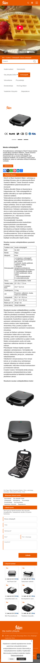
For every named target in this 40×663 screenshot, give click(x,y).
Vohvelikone (16, 500)
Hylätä (11, 659)
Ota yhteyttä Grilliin (18, 498)
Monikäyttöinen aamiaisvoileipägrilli (28, 598)
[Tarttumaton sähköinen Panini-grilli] (28, 573)
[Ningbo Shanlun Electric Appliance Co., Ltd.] (5, 3)
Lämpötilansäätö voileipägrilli (12, 598)
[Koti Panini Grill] (11, 573)
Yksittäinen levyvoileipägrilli (28, 616)
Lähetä (27, 555)
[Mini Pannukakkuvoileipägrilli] (11, 607)
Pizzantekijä (25, 500)
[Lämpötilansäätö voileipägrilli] (11, 590)
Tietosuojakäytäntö (17, 655)
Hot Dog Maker (18, 502)
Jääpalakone (22, 504)
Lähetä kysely (8, 166)
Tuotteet (8, 57)
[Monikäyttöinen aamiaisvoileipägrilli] (28, 590)
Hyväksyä (21, 659)
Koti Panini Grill (11, 581)
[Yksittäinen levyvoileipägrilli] (28, 607)
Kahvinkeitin (7, 498)
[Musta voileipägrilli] (20, 120)
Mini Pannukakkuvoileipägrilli (12, 616)
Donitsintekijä (8, 502)
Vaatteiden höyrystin (10, 504)
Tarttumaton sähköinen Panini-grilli (28, 581)
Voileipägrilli (15, 57)
